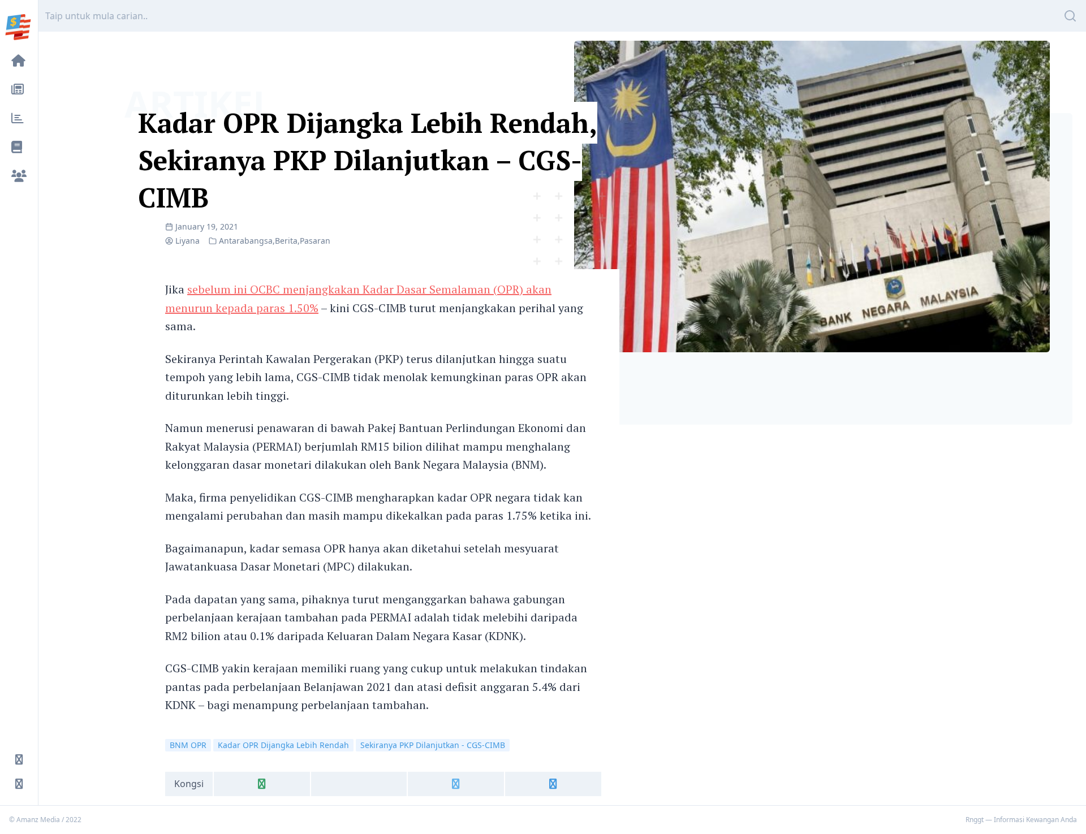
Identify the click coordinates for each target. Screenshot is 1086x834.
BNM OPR (188, 745)
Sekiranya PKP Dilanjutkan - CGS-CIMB (432, 745)
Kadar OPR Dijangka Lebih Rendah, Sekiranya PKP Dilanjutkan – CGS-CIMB (367, 160)
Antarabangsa (246, 240)
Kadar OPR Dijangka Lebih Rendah (283, 745)
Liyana (187, 240)
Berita (286, 240)
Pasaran (315, 240)
